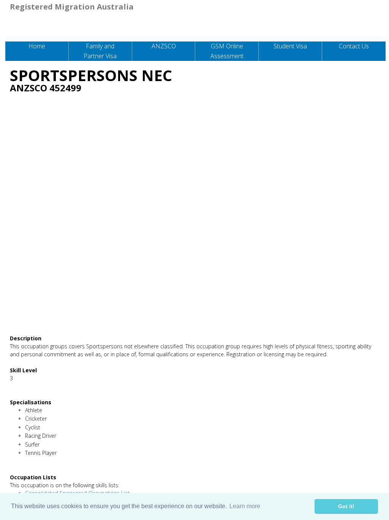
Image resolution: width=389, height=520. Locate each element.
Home (36, 46)
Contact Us (354, 46)
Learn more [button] (244, 506)
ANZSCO (164, 46)
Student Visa (290, 46)
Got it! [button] (346, 506)
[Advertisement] (194, 155)
